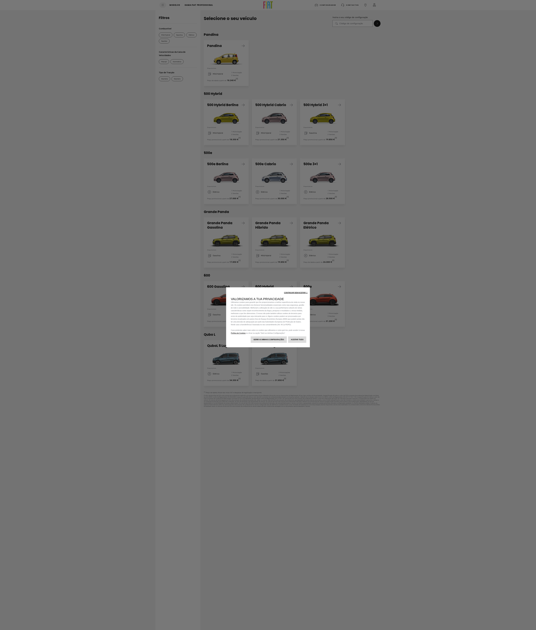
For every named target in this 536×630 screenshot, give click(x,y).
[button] (296, 293)
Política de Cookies (238, 333)
